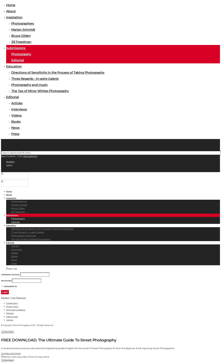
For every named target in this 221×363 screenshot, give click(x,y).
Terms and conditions (15, 310)
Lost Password (18, 298)
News (15, 128)
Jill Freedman (21, 42)
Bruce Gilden (21, 36)
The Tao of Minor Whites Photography (40, 91)
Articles (17, 103)
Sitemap (10, 313)
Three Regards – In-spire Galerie (35, 78)
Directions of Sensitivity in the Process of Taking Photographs (57, 72)
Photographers (22, 23)
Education (14, 66)
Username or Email (10, 275)
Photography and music (29, 85)
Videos (16, 115)
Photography (21, 54)
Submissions (15, 48)
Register (10, 162)
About (11, 11)
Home (10, 5)
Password (6, 281)
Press (15, 134)
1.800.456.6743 (30, 156)
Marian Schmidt (23, 29)
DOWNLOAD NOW (11, 354)
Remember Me (10, 286)
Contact (9, 320)
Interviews (19, 109)
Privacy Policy (12, 307)
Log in (9, 165)
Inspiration (14, 17)
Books (16, 121)
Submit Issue (12, 317)
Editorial (17, 60)
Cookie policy (12, 303)
